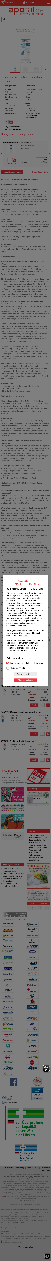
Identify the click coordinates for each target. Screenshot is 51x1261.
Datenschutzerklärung (29, 633)
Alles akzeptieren (25, 680)
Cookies (25, 635)
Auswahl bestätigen (25, 674)
